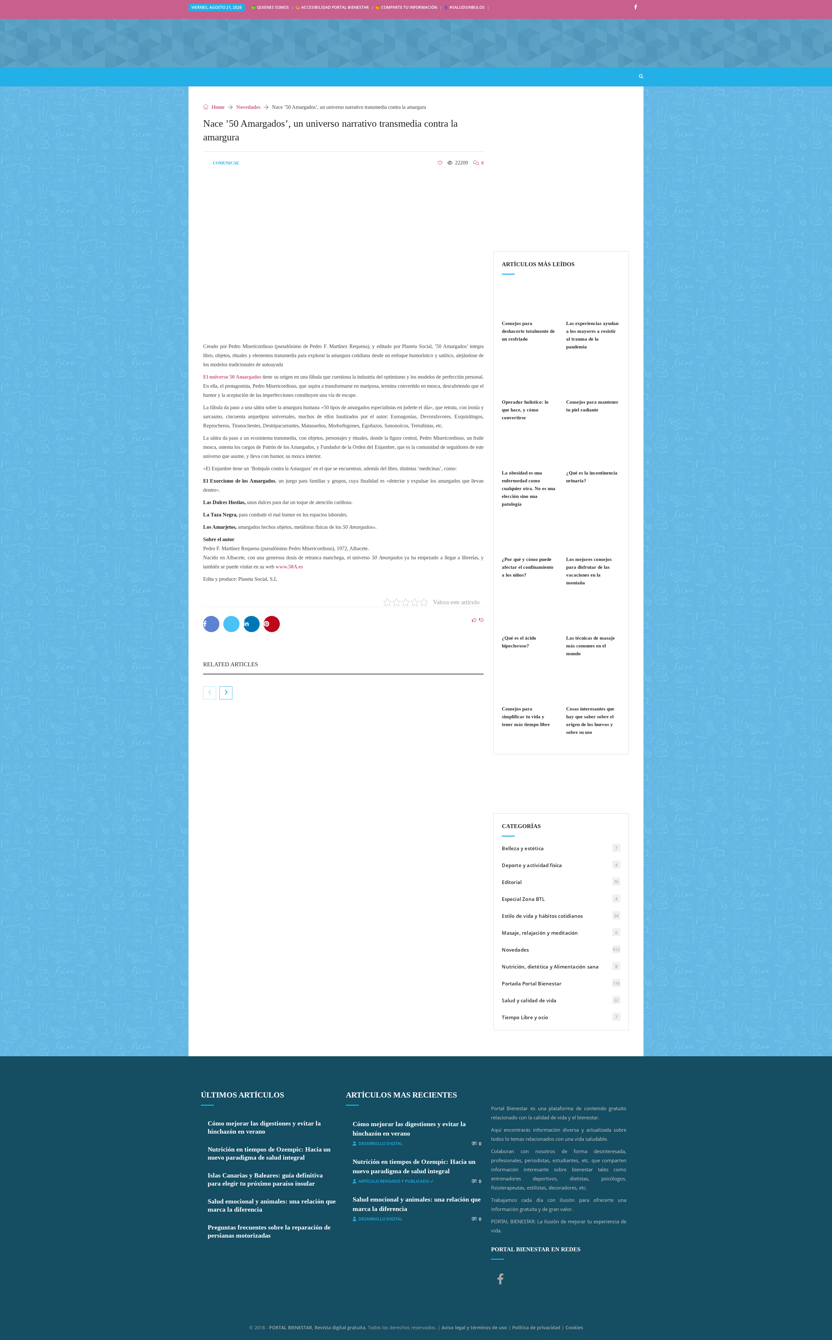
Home (217, 107)
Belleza (354, 76)
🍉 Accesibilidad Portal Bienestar (332, 7)
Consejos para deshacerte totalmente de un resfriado (528, 331)
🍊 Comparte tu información (406, 7)
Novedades (248, 107)
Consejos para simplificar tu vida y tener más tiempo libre (526, 716)
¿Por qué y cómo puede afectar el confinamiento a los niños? (527, 567)
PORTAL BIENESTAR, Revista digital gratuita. (318, 1327)
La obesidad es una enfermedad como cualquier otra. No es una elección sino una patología (528, 488)
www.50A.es (289, 566)
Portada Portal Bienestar (531, 983)
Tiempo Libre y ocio (525, 1017)
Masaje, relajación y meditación (540, 933)
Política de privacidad (536, 1327)
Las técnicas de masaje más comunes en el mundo (590, 645)
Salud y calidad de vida (529, 1000)
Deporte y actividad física (532, 865)
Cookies (574, 1327)
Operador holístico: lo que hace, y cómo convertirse (525, 409)
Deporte (388, 76)
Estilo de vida (273, 76)
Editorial (512, 882)
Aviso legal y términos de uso (474, 1327)
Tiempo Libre (428, 76)
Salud (234, 76)
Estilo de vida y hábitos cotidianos (542, 916)
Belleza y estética (523, 848)
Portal (204, 76)
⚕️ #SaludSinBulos (464, 7)
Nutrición (318, 76)
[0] (440, 163)
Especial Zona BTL (523, 899)
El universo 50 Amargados (232, 377)
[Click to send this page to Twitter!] (231, 624)
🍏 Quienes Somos (270, 7)
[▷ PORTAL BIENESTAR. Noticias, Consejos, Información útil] (286, 43)
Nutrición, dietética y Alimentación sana (550, 966)
